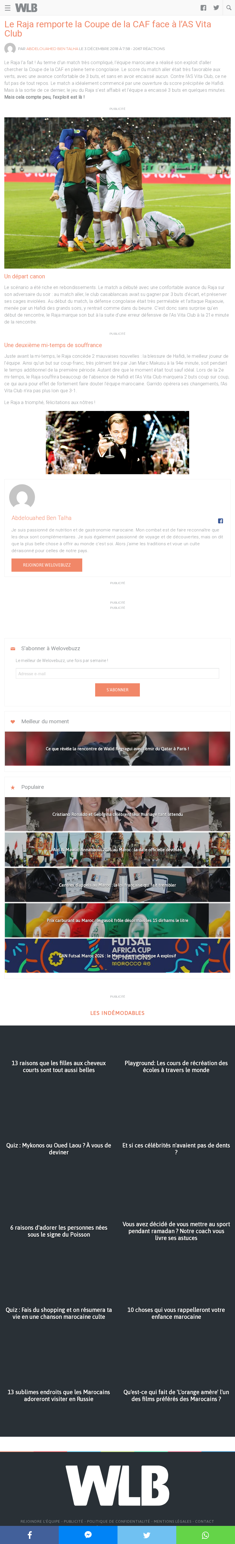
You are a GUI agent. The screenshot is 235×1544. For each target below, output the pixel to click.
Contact (204, 1521)
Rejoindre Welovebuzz (47, 565)
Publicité (73, 1521)
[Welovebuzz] (26, 7)
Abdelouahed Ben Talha (52, 48)
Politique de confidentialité (118, 1521)
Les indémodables (117, 1013)
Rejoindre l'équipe (40, 1521)
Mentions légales (172, 1521)
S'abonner (117, 690)
